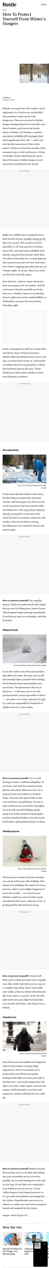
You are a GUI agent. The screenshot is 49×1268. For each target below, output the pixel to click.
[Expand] (36, 1243)
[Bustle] (9, 4)
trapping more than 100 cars (29, 266)
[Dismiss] (45, 1243)
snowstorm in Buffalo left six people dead (23, 136)
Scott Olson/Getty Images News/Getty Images (48, 73)
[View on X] (24, 327)
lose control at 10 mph (34, 699)
